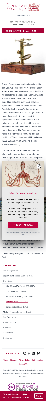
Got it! (38, 396)
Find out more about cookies (16, 397)
